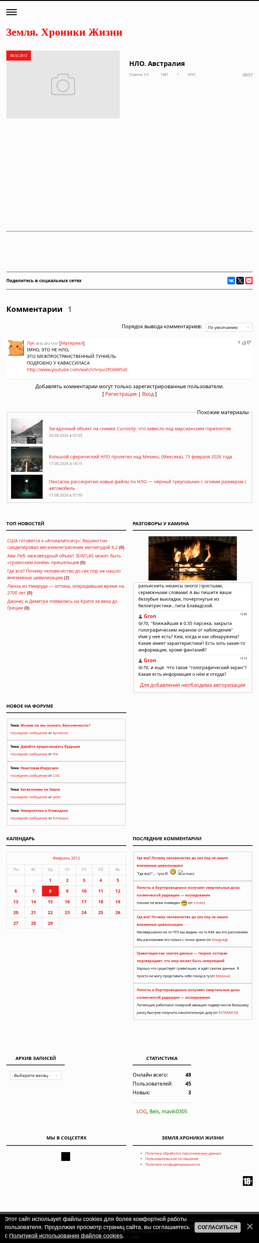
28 (33, 923)
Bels (154, 1111)
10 (84, 891)
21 (33, 912)
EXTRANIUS (228, 1012)
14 (33, 902)
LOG (56, 775)
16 (67, 902)
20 (15, 912)
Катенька (60, 818)
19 (117, 902)
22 (50, 912)
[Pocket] (249, 280)
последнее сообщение (28, 733)
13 (15, 902)
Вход (148, 393)
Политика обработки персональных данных (183, 1153)
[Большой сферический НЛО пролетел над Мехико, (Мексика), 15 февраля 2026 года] (27, 470)
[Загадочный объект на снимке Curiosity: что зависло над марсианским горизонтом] (27, 442)
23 (67, 912)
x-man (199, 903)
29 (50, 923)
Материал (72, 343)
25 (100, 912)
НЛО (192, 74)
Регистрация (121, 393)
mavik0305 (174, 1111)
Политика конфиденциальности (172, 1164)
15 (50, 902)
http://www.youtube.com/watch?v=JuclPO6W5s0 (77, 369)
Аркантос (60, 733)
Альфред (219, 939)
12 (117, 891)
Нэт (55, 754)
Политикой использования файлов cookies (66, 1236)
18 (100, 902)
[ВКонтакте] (231, 280)
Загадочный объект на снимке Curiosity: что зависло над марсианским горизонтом (140, 428)
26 (117, 912)
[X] (240, 280)
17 (84, 902)
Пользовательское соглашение (171, 1158)
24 (84, 912)
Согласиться (218, 1227)
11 (100, 891)
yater (57, 797)
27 (15, 923)
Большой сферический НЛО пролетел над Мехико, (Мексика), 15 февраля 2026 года (140, 457)
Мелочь (222, 976)
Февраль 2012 (66, 858)
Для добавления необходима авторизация (192, 684)
